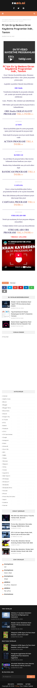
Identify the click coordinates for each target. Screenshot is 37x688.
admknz (7, 582)
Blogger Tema (7, 408)
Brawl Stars (6, 410)
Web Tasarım (6, 476)
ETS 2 (4, 422)
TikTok (4, 467)
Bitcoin (5, 402)
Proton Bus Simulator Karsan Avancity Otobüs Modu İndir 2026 (22, 542)
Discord (5, 413)
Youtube (5, 490)
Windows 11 (6, 481)
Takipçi (5, 458)
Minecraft (5, 446)
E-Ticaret (5, 419)
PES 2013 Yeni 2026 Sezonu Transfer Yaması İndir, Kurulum (22, 517)
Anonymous (8, 564)
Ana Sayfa (5, 19)
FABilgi (17, 686)
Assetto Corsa (6, 399)
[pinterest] (23, 8)
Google (5, 437)
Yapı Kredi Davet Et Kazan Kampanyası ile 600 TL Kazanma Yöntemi (21, 314)
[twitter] (18, 8)
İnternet (5, 505)
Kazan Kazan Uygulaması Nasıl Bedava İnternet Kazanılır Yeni (21, 323)
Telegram (5, 464)
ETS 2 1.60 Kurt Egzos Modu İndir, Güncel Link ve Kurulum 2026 (21, 533)
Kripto (4, 443)
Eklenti (5, 425)
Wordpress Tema (7, 487)
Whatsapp (6, 479)
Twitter (5, 470)
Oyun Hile (5, 449)
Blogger (5, 405)
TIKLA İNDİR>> (24, 113)
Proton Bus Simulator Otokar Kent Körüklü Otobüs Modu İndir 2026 (22, 550)
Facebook (5, 428)
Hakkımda (20, 684)
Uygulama (6, 473)
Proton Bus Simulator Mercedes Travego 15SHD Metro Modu (21, 525)
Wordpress (6, 484)
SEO (4, 452)
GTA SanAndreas (7, 434)
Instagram (6, 440)
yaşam (5, 499)
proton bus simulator (9, 496)
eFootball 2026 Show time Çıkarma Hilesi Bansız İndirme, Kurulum (22, 664)
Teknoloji (11, 19)
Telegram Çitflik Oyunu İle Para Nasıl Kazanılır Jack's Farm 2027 (23, 633)
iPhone (5, 493)
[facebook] (14, 8)
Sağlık (4, 455)
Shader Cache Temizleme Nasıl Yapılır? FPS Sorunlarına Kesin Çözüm (21, 304)
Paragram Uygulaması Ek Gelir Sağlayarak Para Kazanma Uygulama (21, 656)
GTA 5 (4, 431)
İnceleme (5, 502)
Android (5, 396)
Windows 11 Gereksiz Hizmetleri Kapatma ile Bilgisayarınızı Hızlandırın (21, 615)
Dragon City (6, 416)
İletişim (28, 684)
